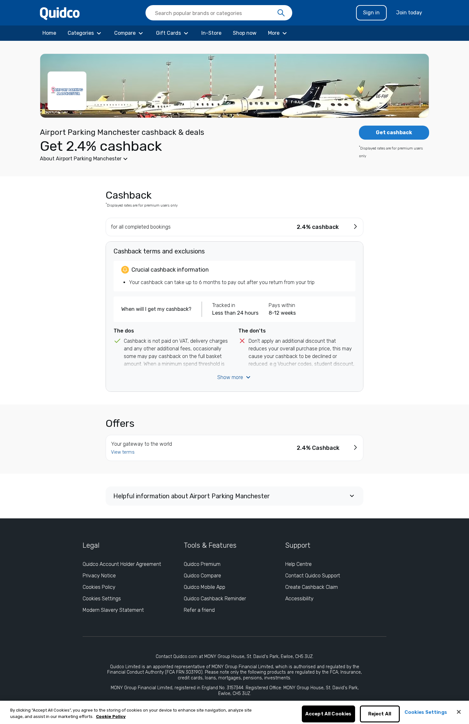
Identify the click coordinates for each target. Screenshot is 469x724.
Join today (409, 13)
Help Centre (298, 564)
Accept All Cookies (328, 714)
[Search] (281, 13)
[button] (186, 159)
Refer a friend (199, 610)
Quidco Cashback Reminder (215, 599)
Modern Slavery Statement (113, 610)
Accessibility (299, 599)
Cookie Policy (111, 716)
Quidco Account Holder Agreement (122, 564)
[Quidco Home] (60, 13)
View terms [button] (123, 452)
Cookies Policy (99, 587)
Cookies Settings (102, 599)
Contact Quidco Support (312, 576)
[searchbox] (218, 12)
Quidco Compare (202, 576)
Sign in (371, 13)
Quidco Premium (202, 564)
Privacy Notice (99, 576)
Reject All (379, 714)
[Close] (459, 712)
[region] (234, 712)
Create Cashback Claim (311, 587)
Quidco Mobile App (204, 587)
